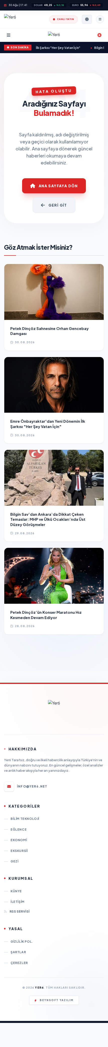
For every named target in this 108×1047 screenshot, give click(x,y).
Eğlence (19, 829)
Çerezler (19, 963)
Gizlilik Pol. (22, 941)
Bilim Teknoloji (25, 819)
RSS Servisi (19, 911)
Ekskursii (19, 851)
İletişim (18, 902)
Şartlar (18, 952)
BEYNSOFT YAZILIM (57, 1000)
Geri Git (57, 205)
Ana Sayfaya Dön (58, 186)
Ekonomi (19, 840)
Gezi (14, 861)
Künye (16, 891)
